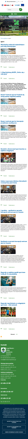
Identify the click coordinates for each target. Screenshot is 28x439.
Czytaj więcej (22, 417)
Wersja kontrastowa (11, 1)
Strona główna (4, 38)
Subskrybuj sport (1, 336)
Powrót (5, 67)
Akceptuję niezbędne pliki (14, 427)
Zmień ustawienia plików (14, 432)
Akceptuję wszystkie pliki (14, 422)
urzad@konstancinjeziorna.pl (8, 359)
